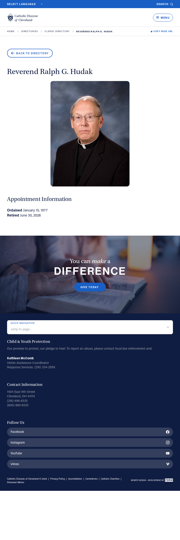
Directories (29, 31)
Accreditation (75, 478)
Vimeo (15, 464)
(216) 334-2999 (44, 367)
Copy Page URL (163, 31)
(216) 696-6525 (17, 401)
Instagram (18, 442)
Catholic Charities (110, 478)
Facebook (17, 432)
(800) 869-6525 (18, 405)
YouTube (16, 453)
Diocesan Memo (15, 482)
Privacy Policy (57, 478)
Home (11, 31)
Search (163, 4)
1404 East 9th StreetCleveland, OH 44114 (21, 394)
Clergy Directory (57, 31)
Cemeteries (91, 478)
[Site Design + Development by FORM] (152, 480)
